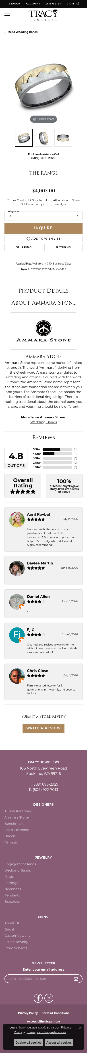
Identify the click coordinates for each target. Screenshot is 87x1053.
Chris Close (37, 671)
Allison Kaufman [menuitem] (17, 811)
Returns (63, 247)
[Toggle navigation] (7, 15)
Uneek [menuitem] (9, 836)
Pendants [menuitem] (12, 895)
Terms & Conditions (55, 1013)
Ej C (30, 630)
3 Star (37, 458)
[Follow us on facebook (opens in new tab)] (38, 998)
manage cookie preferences (46, 1032)
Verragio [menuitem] (11, 842)
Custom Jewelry (17, 936)
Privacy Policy (28, 1013)
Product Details (43, 291)
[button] (14, 4)
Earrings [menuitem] (11, 883)
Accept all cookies (59, 1042)
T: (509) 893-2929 (43, 784)
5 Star (37, 449)
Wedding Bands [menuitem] (17, 870)
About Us (11, 923)
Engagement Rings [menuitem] (20, 864)
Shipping (23, 247)
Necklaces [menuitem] (12, 889)
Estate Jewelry (16, 942)
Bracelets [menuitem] (12, 902)
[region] (43, 85)
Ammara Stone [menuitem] (16, 817)
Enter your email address (43, 969)
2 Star (37, 462)
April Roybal (38, 514)
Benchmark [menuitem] (14, 824)
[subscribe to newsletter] (76, 979)
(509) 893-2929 (43, 158)
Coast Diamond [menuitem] (16, 830)
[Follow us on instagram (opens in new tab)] (48, 998)
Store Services (15, 948)
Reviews (43, 437)
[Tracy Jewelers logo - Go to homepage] (43, 15)
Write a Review (43, 728)
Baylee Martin (40, 563)
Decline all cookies (28, 1042)
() (75, 449)
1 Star (37, 467)
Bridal (9, 929)
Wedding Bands (43, 422)
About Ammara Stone (43, 303)
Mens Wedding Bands (22, 32)
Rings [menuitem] (9, 877)
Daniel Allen (38, 597)
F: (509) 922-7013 (43, 790)
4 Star (37, 453)
